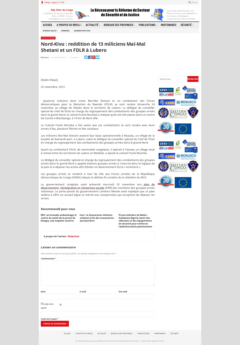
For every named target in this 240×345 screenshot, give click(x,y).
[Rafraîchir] (60, 304)
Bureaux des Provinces (118, 25)
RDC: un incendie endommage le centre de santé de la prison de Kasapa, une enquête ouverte (59, 217)
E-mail (83, 291)
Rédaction (45, 57)
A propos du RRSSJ (68, 25)
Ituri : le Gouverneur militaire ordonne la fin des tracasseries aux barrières (97, 217)
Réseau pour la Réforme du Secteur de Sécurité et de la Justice (111, 341)
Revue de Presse (48, 38)
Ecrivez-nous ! (50, 30)
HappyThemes (157, 341)
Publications (147, 25)
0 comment (74, 57)
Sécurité (186, 25)
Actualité (92, 25)
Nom (43, 291)
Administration (82, 30)
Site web (123, 291)
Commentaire (48, 258)
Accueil (47, 25)
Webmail (65, 30)
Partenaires (168, 25)
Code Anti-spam (49, 319)
